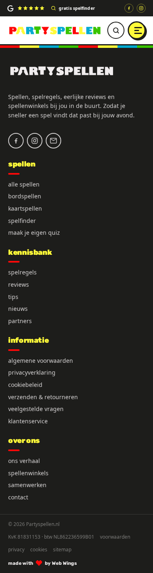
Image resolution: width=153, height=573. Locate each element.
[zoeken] (115, 30)
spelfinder (22, 221)
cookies (38, 549)
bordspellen (24, 196)
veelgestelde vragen (36, 409)
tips (13, 297)
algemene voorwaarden (40, 360)
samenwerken (27, 485)
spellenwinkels (28, 473)
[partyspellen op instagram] (141, 8)
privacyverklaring (31, 372)
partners (20, 321)
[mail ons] (53, 140)
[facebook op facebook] (128, 8)
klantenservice (28, 421)
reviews (18, 284)
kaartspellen (25, 208)
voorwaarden (115, 537)
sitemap (62, 549)
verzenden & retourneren (43, 397)
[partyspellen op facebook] (16, 140)
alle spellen (24, 184)
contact (18, 497)
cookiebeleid (25, 385)
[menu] (137, 30)
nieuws (18, 308)
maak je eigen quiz (34, 232)
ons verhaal (24, 461)
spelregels (22, 272)
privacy (16, 549)
